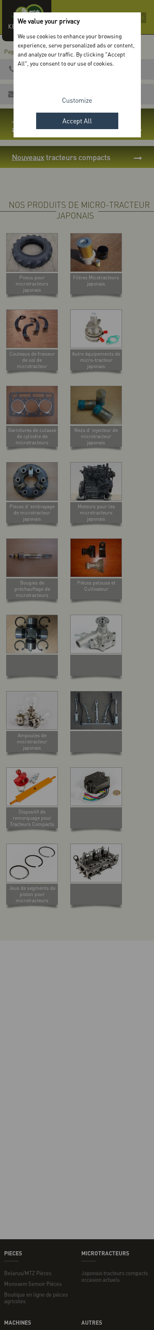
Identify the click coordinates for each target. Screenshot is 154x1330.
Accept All (77, 120)
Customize (77, 100)
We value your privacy (49, 21)
